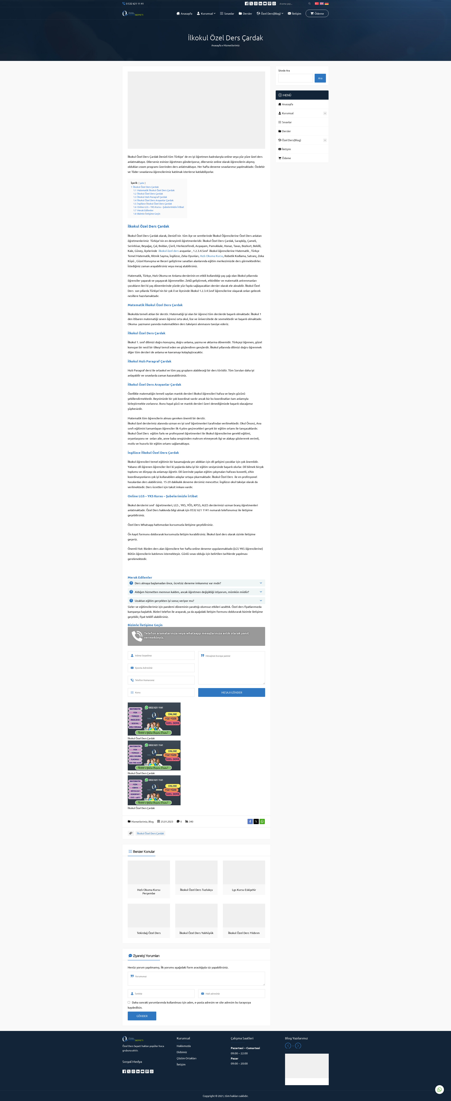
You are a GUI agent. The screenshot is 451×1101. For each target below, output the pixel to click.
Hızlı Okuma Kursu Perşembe (148, 891)
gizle (142, 182)
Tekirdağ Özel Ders (149, 932)
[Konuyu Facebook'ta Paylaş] (250, 821)
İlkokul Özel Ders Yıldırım (244, 932)
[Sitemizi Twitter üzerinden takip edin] (251, 3)
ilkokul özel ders (169, 250)
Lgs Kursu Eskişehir (244, 889)
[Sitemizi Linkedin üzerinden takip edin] (260, 3)
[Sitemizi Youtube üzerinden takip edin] (265, 3)
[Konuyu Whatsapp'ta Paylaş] (262, 821)
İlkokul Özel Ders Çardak (150, 833)
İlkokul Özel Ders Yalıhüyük (196, 932)
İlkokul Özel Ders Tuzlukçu (196, 889)
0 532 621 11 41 (135, 3)
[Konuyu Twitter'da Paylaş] (256, 821)
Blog (151, 821)
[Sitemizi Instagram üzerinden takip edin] (256, 3)
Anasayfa (216, 45)
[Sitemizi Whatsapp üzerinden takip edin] (274, 3)
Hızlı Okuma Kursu (211, 256)
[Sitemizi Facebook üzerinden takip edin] (246, 3)
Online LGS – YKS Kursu (145, 496)
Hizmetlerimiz (232, 45)
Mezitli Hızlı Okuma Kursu (307, 1081)
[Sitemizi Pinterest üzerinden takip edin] (269, 3)
